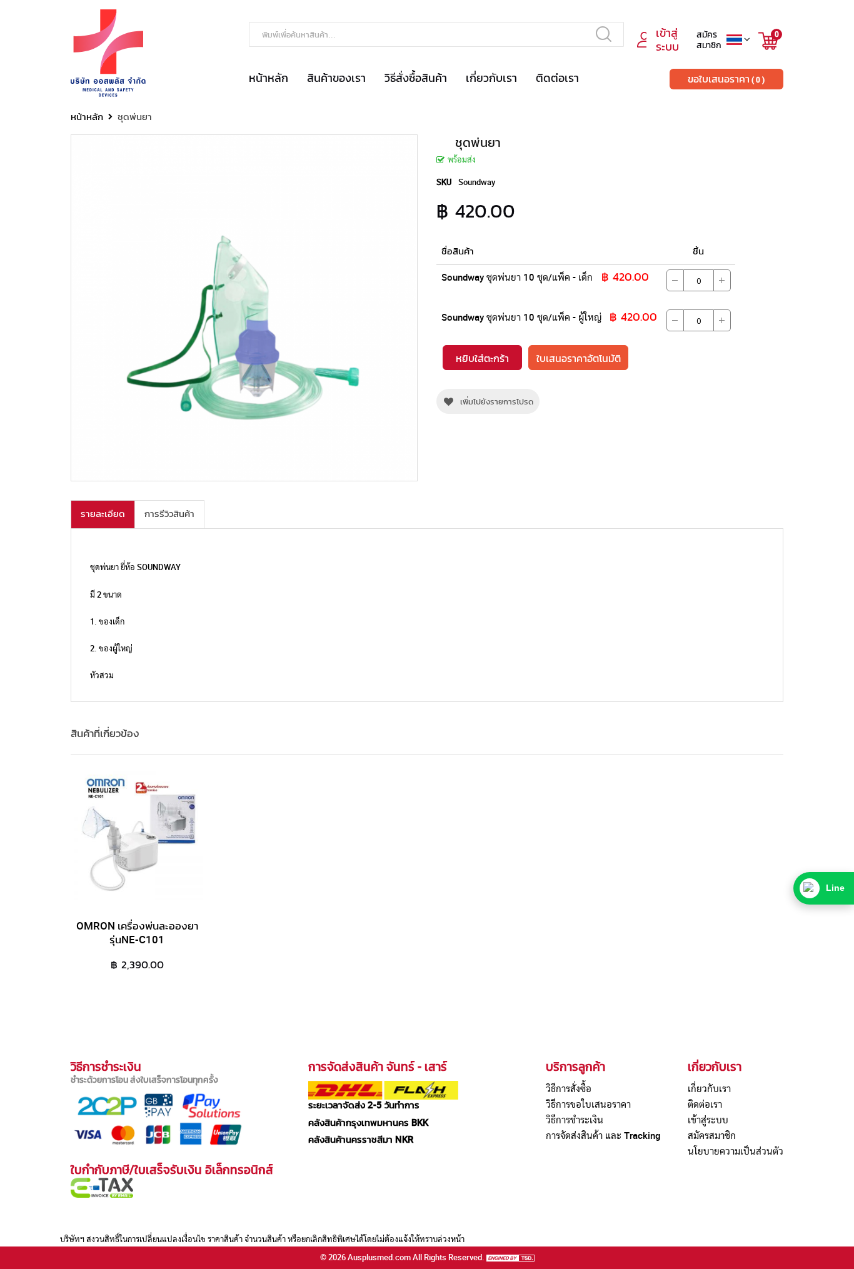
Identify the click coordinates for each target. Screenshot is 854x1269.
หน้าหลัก (268, 77)
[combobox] (436, 34)
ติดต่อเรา (557, 77)
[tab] (103, 514)
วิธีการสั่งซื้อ (568, 1088)
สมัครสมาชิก (712, 1135)
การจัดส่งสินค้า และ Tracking (603, 1135)
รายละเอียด (103, 513)
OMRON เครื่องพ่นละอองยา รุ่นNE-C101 (137, 932)
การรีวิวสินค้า (169, 513)
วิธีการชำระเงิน (574, 1119)
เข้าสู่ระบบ (708, 1119)
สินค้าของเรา (336, 77)
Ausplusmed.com (379, 1257)
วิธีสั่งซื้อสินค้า (415, 77)
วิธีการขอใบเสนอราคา (588, 1104)
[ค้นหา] (603, 34)
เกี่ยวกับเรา (491, 77)
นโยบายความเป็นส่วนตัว (735, 1151)
